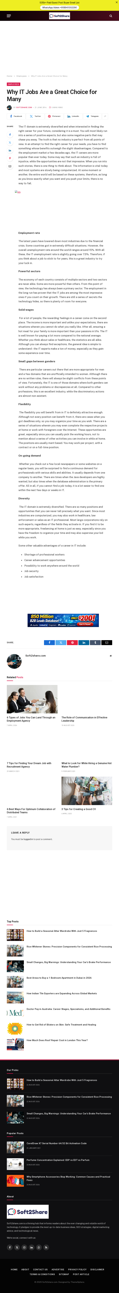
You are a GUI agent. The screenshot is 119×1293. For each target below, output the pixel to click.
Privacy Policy (77, 1269)
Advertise (58, 1269)
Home (14, 1269)
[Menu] (9, 15)
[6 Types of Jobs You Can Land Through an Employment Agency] (32, 699)
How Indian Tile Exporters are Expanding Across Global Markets (62, 993)
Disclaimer (97, 1269)
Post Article (81, 1274)
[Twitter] (10, 142)
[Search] (110, 15)
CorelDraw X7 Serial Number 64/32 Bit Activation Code (57, 1143)
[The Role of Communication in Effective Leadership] (87, 699)
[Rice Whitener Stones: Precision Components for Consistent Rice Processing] (15, 951)
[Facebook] (10, 135)
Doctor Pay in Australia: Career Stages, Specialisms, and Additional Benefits (68, 1009)
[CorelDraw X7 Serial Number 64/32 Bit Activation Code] (15, 1147)
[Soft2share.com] (59, 16)
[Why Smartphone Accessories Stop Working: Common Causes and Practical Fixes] (15, 1181)
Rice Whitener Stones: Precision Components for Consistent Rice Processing (69, 946)
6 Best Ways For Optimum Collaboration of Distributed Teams (31, 811)
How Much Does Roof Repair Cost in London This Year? (57, 1040)
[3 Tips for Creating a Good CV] (87, 791)
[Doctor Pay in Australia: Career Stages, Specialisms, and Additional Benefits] (15, 1013)
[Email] (10, 166)
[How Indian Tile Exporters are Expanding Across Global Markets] (15, 997)
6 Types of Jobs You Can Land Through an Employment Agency (31, 719)
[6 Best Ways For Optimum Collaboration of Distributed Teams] (32, 791)
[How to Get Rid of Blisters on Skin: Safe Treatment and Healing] (15, 1029)
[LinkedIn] (10, 150)
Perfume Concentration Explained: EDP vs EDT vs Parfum (58, 1160)
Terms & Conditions (42, 1274)
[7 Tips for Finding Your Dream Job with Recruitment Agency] (32, 745)
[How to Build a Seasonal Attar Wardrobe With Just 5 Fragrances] (15, 935)
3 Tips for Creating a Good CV (79, 809)
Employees (13, 84)
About (25, 1269)
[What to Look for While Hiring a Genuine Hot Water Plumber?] (87, 745)
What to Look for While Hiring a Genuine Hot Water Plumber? (87, 765)
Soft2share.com (24, 107)
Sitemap (64, 1274)
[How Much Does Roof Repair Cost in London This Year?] (15, 1044)
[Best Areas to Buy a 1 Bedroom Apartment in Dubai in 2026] (15, 982)
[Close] (116, 2)
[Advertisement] (59, 48)
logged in (28, 839)
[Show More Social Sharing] (105, 116)
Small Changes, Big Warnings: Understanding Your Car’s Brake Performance (69, 962)
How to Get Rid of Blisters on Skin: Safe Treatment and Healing (61, 1024)
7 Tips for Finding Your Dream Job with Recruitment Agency (29, 765)
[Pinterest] (10, 158)
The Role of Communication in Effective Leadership (84, 719)
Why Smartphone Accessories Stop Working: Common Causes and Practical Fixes (68, 1178)
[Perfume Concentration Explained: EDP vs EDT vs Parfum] (15, 1164)
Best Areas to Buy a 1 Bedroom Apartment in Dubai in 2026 (59, 977)
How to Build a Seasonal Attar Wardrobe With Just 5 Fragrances (62, 931)
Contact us (40, 1269)
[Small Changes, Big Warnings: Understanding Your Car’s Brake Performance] (15, 966)
